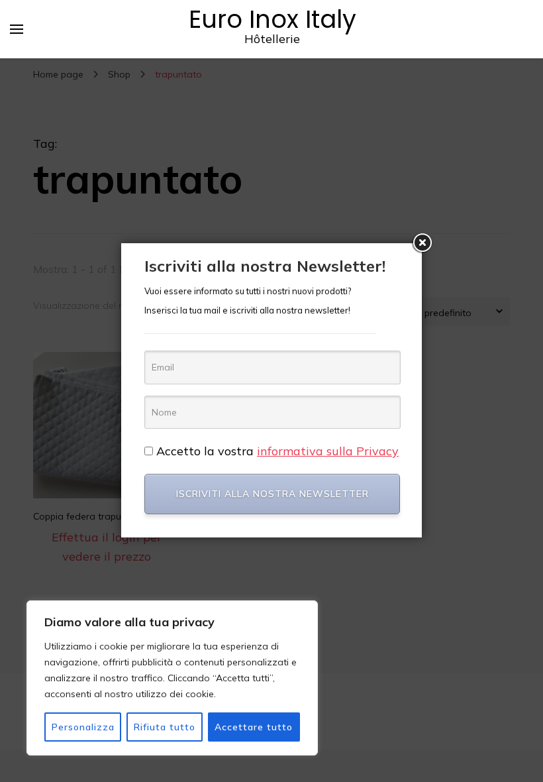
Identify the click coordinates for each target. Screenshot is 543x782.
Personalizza (83, 727)
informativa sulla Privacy (328, 451)
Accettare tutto (254, 727)
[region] (172, 677)
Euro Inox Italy (272, 19)
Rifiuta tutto (164, 727)
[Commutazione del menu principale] (16, 29)
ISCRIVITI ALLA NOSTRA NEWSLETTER (272, 494)
